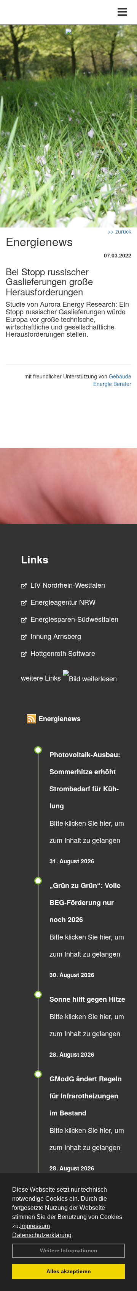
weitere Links (42, 677)
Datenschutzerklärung (42, 1235)
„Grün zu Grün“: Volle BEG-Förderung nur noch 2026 (85, 902)
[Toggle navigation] (122, 12)
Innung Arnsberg (55, 636)
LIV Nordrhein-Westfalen (67, 585)
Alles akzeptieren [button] (68, 1271)
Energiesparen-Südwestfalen (74, 619)
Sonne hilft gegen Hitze (87, 999)
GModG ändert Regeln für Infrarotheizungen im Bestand (85, 1096)
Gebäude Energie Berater (112, 379)
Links (34, 559)
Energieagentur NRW (63, 602)
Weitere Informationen (68, 1250)
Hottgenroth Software (62, 653)
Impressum (35, 1226)
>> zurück (119, 231)
